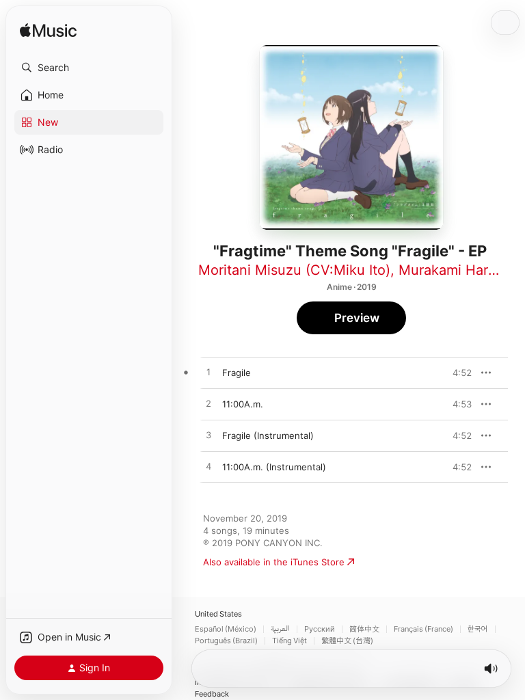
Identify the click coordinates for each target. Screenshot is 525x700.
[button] (89, 67)
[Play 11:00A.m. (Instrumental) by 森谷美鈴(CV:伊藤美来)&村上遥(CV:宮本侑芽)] (208, 467)
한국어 (478, 629)
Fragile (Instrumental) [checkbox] (268, 435)
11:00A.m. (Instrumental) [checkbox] (274, 466)
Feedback (212, 694)
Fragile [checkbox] (236, 372)
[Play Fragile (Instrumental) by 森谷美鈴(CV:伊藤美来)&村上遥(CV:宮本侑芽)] (208, 435)
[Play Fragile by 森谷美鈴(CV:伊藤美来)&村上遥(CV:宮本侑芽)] (208, 372)
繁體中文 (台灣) (347, 641)
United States (218, 614)
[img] (48, 31)
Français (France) (423, 629)
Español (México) (225, 629)
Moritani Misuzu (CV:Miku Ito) (294, 270)
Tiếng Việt (289, 641)
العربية (280, 629)
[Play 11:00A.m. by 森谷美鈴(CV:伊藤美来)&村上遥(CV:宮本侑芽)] (208, 404)
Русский (319, 629)
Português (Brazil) (226, 641)
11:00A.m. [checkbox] (242, 404)
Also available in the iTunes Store (274, 561)
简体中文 (364, 629)
